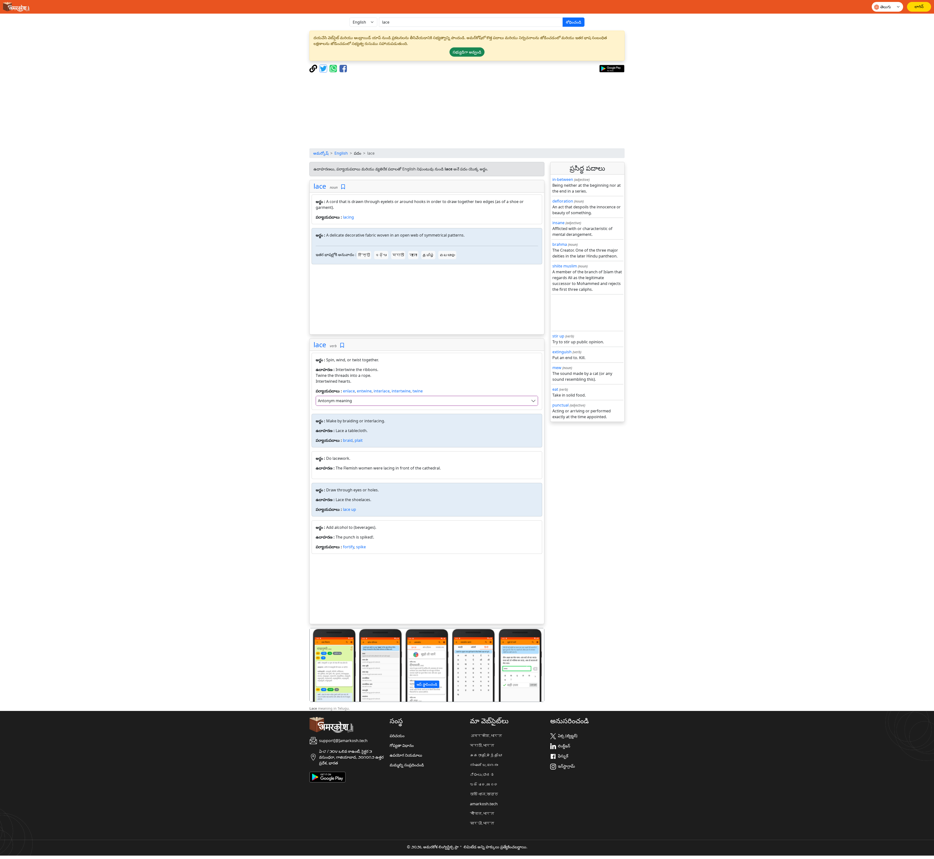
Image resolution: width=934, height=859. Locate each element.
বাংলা (413, 255)
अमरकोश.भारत (486, 735)
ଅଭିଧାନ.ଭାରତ (484, 784)
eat (555, 389)
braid (348, 440)
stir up (558, 336)
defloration (562, 201)
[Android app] (327, 776)
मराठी (398, 255)
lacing (348, 217)
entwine (364, 391)
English (341, 153)
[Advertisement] (467, 110)
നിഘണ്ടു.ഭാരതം (484, 765)
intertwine (401, 391)
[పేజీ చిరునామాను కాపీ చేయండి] (313, 68)
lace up (349, 509)
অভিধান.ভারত (484, 794)
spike (361, 546)
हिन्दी (364, 255)
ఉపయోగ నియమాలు (406, 755)
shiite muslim (564, 266)
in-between (562, 179)
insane (558, 222)
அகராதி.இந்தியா (486, 755)
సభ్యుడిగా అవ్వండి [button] (467, 52)
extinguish (562, 351)
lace (320, 186)
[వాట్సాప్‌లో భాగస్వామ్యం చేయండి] (333, 68)
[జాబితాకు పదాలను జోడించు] (343, 187)
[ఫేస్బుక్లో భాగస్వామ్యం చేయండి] (343, 68)
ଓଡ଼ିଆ (381, 255)
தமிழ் (428, 255)
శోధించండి (573, 22)
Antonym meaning (335, 400)
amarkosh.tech (484, 803)
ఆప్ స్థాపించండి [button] (427, 684)
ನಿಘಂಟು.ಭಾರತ (482, 774)
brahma (559, 244)
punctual (560, 405)
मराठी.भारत (482, 745)
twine (418, 391)
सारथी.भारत (482, 823)
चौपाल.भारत (482, 813)
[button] (327, 665)
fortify (348, 546)
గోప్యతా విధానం (402, 745)
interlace (382, 391)
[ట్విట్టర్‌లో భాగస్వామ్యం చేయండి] (323, 68)
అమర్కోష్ (320, 153)
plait (359, 440)
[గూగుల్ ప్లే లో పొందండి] (612, 68)
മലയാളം (447, 255)
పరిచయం (397, 735)
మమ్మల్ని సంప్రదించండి (407, 765)
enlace (349, 391)
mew (556, 367)
